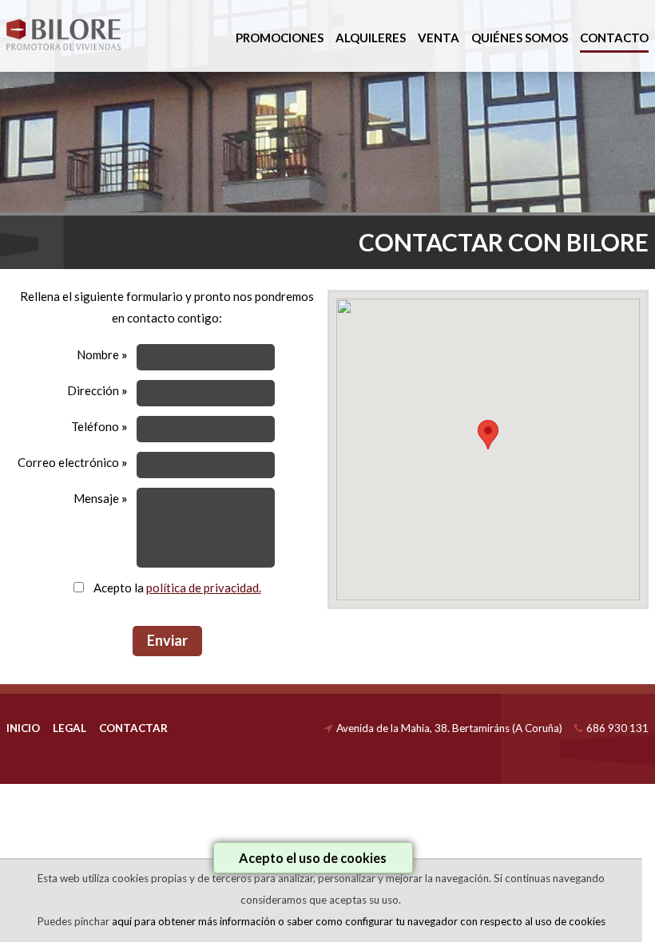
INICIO (23, 728)
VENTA (438, 37)
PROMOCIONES (280, 37)
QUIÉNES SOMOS (519, 37)
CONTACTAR (133, 728)
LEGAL (69, 728)
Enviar (167, 640)
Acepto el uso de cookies (313, 857)
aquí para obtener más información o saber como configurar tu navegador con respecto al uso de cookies (358, 921)
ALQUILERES (370, 37)
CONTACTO (614, 37)
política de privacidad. (203, 587)
